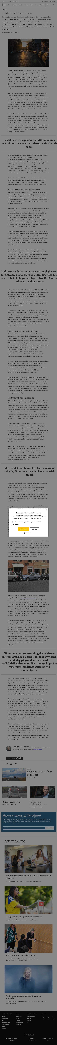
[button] (28, 533)
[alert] (28, 522)
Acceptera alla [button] (23, 529)
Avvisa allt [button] (34, 529)
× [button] (46, 509)
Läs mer (41, 518)
